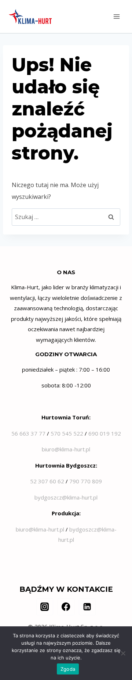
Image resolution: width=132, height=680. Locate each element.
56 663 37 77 (28, 433)
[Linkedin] (87, 606)
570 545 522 (67, 433)
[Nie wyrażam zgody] (122, 653)
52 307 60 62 (47, 481)
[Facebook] (66, 606)
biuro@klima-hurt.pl (66, 449)
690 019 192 (104, 433)
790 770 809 (85, 481)
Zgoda (67, 669)
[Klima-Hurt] (30, 16)
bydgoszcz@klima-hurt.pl (66, 497)
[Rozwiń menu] (116, 16)
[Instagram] (44, 606)
